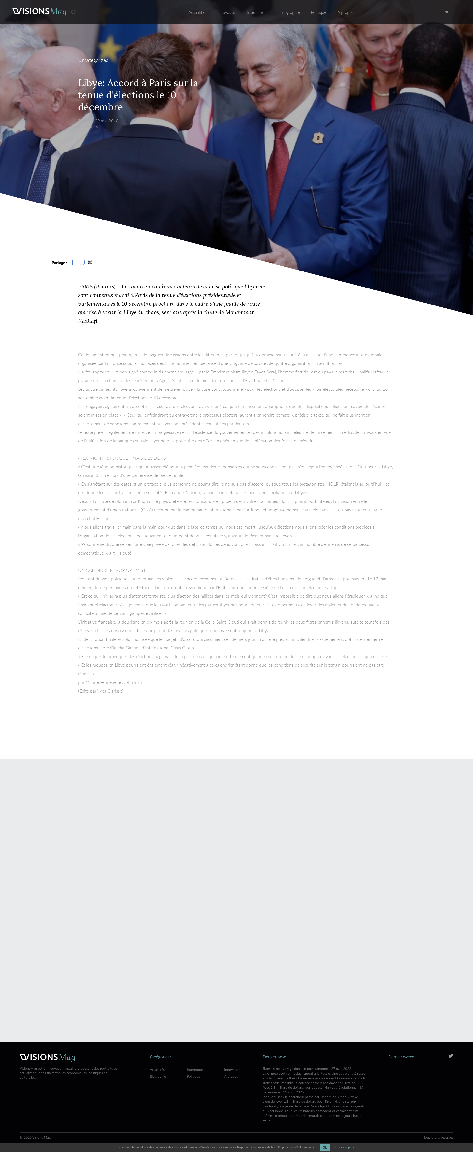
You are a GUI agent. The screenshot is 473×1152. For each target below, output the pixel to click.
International (258, 12)
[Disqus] (236, 834)
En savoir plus (344, 1147)
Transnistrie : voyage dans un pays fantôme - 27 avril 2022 (314, 1075)
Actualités (197, 12)
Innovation (226, 12)
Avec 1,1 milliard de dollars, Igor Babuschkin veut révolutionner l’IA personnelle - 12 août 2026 (314, 1103)
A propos (345, 12)
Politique (318, 12)
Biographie (290, 12)
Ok (325, 1147)
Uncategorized (93, 60)
